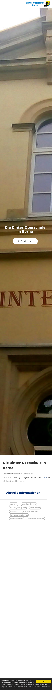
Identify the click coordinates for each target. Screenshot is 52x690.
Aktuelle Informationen (23, 493)
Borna (44, 477)
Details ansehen (23, 688)
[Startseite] (38, 4)
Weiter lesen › (25, 241)
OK (44, 681)
